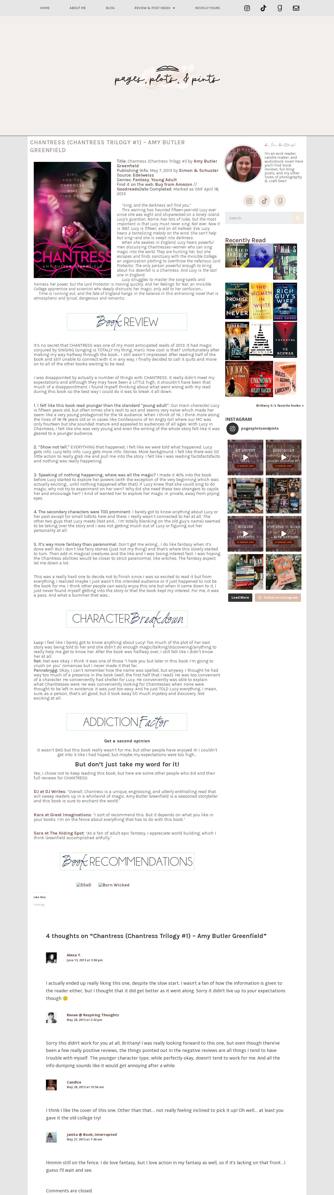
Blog (110, 8)
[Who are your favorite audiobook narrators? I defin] (283, 457)
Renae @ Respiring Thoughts (93, 1014)
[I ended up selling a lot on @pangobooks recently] (245, 457)
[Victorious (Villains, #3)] (261, 357)
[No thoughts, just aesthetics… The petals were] (245, 534)
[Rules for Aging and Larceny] (285, 395)
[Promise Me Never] (237, 317)
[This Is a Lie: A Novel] (285, 278)
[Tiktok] (263, 8)
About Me (78, 8)
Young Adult (164, 179)
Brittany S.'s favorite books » (280, 405)
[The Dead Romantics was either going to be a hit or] (283, 572)
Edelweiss (143, 175)
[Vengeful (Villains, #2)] (285, 356)
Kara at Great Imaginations (62, 814)
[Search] (298, 218)
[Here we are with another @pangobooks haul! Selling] (245, 572)
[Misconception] (261, 266)
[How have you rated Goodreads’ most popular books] (245, 496)
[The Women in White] (261, 318)
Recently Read (245, 240)
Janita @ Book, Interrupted (92, 1134)
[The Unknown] (261, 395)
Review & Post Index (152, 8)
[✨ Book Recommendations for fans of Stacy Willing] (283, 496)
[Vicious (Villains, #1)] (237, 395)
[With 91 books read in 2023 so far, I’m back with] (283, 534)
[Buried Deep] (237, 266)
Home (45, 8)
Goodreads (128, 189)
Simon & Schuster (199, 170)
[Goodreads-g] (280, 8)
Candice (74, 1082)
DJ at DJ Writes (49, 791)
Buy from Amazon (173, 184)
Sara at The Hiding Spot (59, 833)
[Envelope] (296, 8)
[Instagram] (247, 8)
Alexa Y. (74, 954)
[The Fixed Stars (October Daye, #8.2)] (237, 359)
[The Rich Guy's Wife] (285, 319)
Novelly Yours (207, 8)
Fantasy (141, 179)
